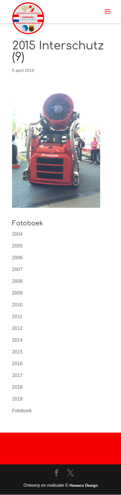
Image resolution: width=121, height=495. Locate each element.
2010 (17, 304)
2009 (17, 292)
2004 (17, 234)
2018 (17, 387)
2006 (17, 257)
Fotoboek (22, 410)
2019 (17, 398)
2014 (17, 340)
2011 (17, 316)
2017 (17, 375)
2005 (17, 245)
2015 (17, 351)
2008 (17, 281)
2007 (17, 269)
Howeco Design (84, 485)
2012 (17, 328)
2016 (17, 363)
